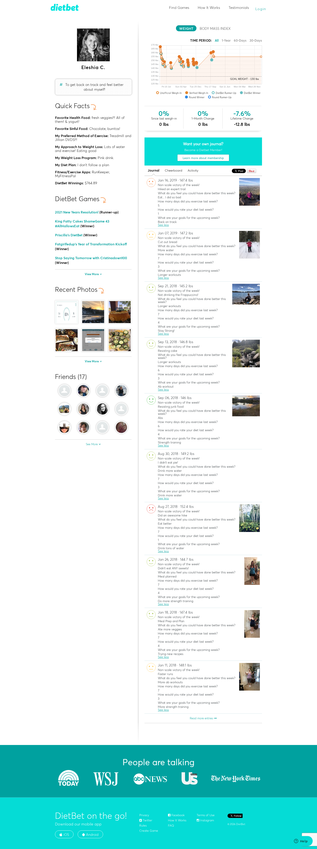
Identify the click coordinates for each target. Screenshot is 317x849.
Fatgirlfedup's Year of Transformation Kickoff (91, 244)
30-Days (256, 40)
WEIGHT (186, 28)
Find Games (179, 7)
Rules (143, 825)
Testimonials (239, 7)
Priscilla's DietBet (69, 235)
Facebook (178, 815)
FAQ (171, 825)
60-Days (240, 40)
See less (163, 225)
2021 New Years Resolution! (77, 212)
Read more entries (202, 718)
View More (92, 274)
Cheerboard (173, 170)
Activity (193, 170)
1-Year (226, 40)
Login (261, 8)
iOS (65, 834)
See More (92, 444)
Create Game (148, 831)
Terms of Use (206, 815)
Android (92, 834)
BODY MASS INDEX (215, 28)
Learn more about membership (203, 158)
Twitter (147, 820)
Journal (153, 170)
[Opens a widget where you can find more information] (301, 841)
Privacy (144, 815)
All (217, 40)
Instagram (206, 820)
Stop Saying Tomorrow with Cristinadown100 (91, 258)
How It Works (209, 7)
